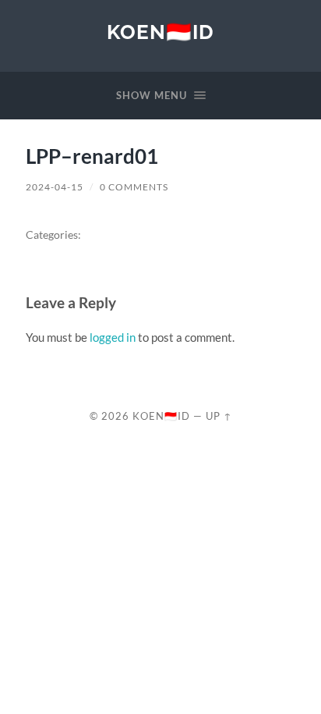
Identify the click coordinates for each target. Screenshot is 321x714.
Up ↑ (219, 416)
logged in (113, 337)
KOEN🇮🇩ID (160, 32)
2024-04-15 (54, 187)
